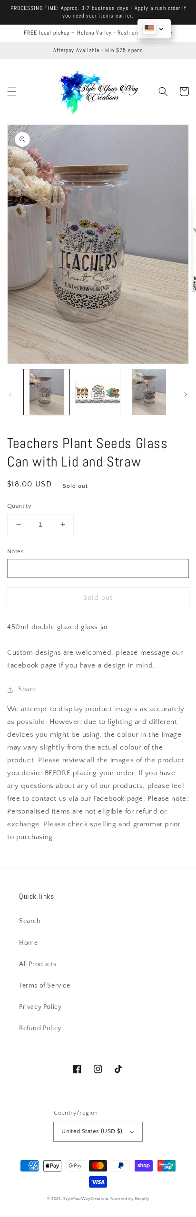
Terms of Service (44, 985)
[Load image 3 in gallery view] (149, 392)
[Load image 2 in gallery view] (98, 392)
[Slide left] (10, 394)
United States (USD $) (91, 1131)
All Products (37, 964)
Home (28, 943)
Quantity (19, 506)
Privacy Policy (40, 1007)
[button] (11, 91)
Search (30, 921)
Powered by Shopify (129, 1199)
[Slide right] (185, 394)
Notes (15, 551)
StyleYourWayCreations (86, 1199)
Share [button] (27, 689)
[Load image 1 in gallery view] (46, 392)
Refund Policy (40, 1028)
